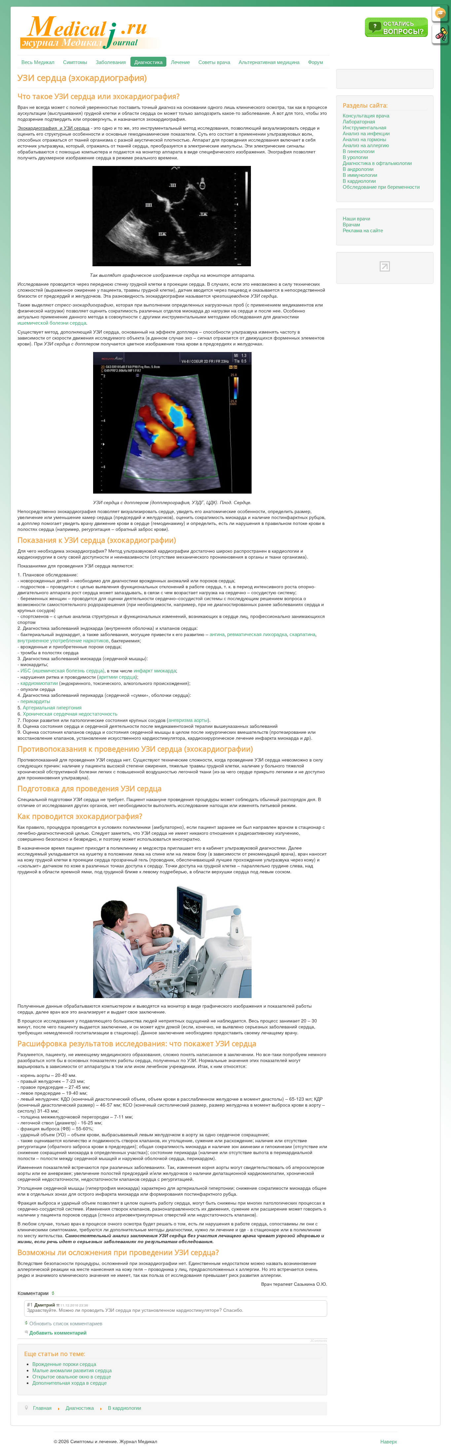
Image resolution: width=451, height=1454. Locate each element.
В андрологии (358, 169)
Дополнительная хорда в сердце (69, 1382)
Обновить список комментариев (65, 1323)
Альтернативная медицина (269, 61)
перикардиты (35, 700)
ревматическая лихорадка (257, 633)
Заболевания (111, 61)
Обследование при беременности (381, 186)
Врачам (351, 224)
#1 (30, 1304)
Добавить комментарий (58, 1333)
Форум (315, 61)
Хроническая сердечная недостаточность (70, 713)
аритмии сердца (117, 676)
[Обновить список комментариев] (54, 1293)
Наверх (388, 1441)
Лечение (180, 61)
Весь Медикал (37, 61)
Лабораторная (359, 121)
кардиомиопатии (39, 682)
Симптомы (75, 61)
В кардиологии (359, 180)
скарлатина (302, 633)
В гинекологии (358, 151)
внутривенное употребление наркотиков (63, 640)
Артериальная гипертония (52, 707)
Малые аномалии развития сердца (72, 1369)
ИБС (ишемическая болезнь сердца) (62, 670)
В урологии (355, 157)
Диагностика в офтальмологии (377, 163)
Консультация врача (366, 115)
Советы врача (214, 61)
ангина (217, 633)
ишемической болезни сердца (51, 322)
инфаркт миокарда (155, 670)
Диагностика (148, 61)
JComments (318, 1340)
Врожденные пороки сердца (64, 1363)
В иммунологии (360, 175)
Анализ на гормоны (364, 139)
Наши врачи (356, 218)
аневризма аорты (188, 719)
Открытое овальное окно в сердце (71, 1376)
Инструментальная (364, 127)
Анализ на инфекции (366, 133)
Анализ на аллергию (366, 145)
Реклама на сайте (363, 230)
